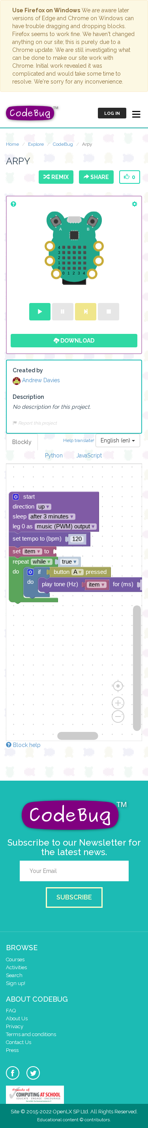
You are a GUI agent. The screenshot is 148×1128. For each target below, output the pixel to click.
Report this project (37, 423)
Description (28, 397)
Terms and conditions (31, 1034)
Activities (16, 967)
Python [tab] (54, 455)
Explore (36, 144)
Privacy (14, 1026)
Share (99, 177)
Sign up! (15, 983)
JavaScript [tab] (89, 455)
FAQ (11, 1011)
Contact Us (18, 1042)
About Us (17, 1018)
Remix (59, 177)
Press (12, 1050)
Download (76, 340)
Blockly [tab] (22, 442)
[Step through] (85, 311)
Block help (26, 745)
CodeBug (63, 144)
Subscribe (74, 897)
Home (12, 144)
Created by (28, 370)
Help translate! (79, 440)
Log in (112, 113)
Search (14, 975)
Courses (15, 959)
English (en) (116, 440)
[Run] (40, 311)
